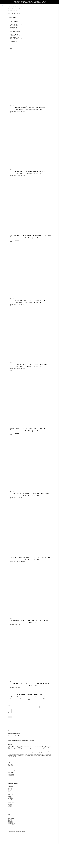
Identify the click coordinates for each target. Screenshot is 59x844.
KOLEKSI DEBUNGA (14, 31)
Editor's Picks (13, 28)
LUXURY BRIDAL (14, 35)
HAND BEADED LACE (15, 32)
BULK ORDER (13, 43)
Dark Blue (10, 788)
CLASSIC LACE (13, 25)
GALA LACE (12, 27)
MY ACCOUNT (11, 764)
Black (9, 791)
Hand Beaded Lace (11, 823)
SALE (9, 817)
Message (10, 712)
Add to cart (12, 105)
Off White (10, 804)
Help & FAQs (10, 767)
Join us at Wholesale (11, 824)
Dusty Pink (10, 796)
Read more (12, 234)
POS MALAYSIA (11, 775)
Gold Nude (10, 805)
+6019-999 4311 (15, 738)
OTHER (13, 13)
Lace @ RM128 (11, 818)
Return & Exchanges (11, 770)
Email (9, 705)
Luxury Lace (12, 41)
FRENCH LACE (13, 34)
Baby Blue (10, 797)
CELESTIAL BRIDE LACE (15, 24)
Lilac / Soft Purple (11, 798)
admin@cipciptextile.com (15, 733)
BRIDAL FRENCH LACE (15, 38)
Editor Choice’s (11, 821)
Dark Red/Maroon (11, 789)
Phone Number (11, 707)
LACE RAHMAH (13, 21)
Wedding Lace (10, 822)
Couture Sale (12, 22)
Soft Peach (10, 799)
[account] (50, 5)
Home (9, 13)
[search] (47, 5)
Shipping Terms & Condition (13, 768)
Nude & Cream (10, 806)
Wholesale (12, 20)
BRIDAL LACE (14, 37)
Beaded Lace (10, 819)
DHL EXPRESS (11, 774)
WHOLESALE (10, 765)
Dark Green (10, 790)
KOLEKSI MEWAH (14, 30)
